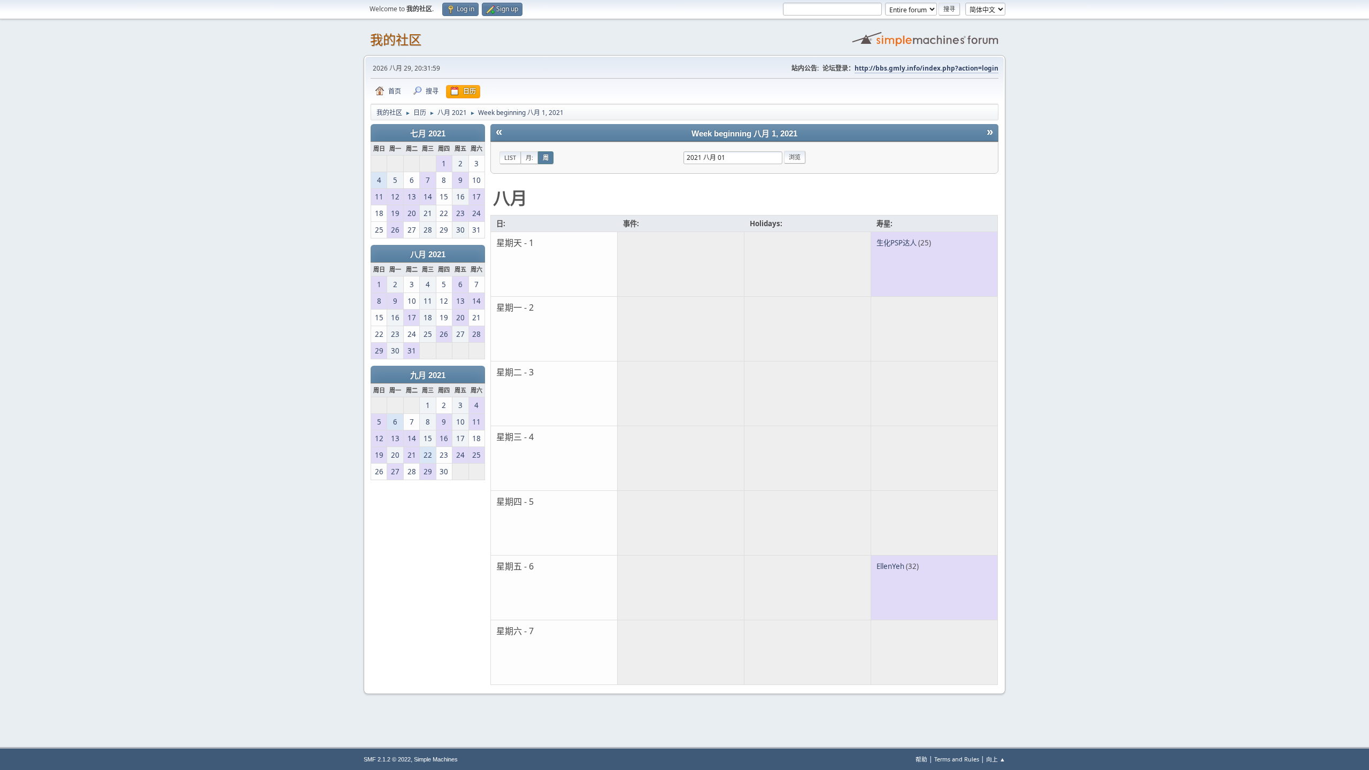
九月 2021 (427, 375)
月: (529, 157)
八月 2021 (427, 254)
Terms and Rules (956, 759)
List (510, 157)
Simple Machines (436, 759)
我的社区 (395, 40)
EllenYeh (890, 566)
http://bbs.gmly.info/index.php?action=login (926, 68)
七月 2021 (427, 133)
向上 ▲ (995, 759)
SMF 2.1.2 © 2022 (387, 759)
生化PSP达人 (896, 243)
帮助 (921, 759)
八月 (510, 197)
